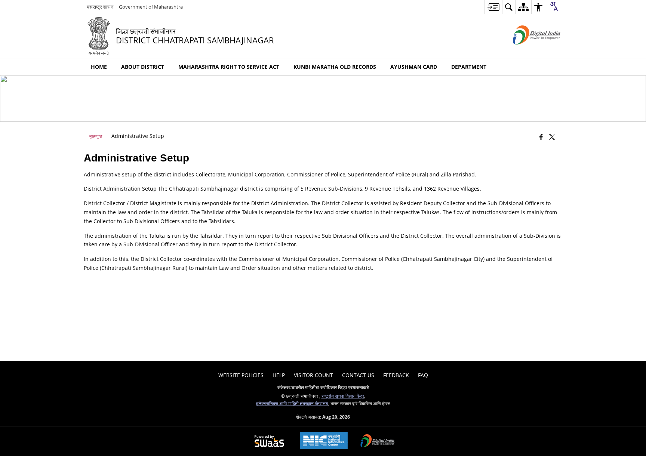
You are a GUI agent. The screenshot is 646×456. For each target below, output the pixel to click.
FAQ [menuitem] (423, 375)
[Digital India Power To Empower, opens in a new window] (377, 441)
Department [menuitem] (468, 66)
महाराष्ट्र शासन (100, 6)
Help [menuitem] (279, 375)
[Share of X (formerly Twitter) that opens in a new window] (552, 137)
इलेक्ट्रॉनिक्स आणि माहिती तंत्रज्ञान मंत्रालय (292, 403)
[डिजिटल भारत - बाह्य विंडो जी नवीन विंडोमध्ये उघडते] (527, 50)
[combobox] (553, 6)
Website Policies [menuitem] (241, 375)
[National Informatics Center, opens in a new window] (323, 441)
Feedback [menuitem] (396, 375)
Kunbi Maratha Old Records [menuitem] (334, 66)
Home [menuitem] (99, 66)
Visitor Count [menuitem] (313, 375)
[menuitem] (493, 7)
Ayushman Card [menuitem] (413, 66)
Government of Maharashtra (151, 6)
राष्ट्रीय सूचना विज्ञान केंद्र (343, 396)
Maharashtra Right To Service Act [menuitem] (228, 66)
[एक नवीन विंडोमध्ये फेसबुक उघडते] (541, 137)
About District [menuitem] (142, 66)
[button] (554, 67)
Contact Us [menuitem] (358, 375)
